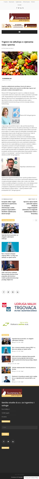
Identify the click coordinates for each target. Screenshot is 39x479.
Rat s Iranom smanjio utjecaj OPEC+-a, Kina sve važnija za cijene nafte (10, 255)
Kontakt (19, 5)
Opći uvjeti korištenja (19, 474)
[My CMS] (19, 17)
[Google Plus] (13, 292)
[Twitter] (18, 8)
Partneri (33, 2)
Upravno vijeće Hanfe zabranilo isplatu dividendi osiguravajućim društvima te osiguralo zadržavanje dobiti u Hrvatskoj (29, 207)
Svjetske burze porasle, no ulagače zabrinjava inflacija (10, 237)
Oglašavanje (18, 2)
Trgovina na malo (8, 48)
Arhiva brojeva (26, 2)
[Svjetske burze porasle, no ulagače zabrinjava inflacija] (6, 341)
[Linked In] (20, 8)
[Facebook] (4, 292)
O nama (6, 2)
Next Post (31, 199)
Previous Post (8, 199)
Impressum (11, 2)
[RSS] (22, 8)
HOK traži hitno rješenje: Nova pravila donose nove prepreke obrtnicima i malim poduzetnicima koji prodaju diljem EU (10, 276)
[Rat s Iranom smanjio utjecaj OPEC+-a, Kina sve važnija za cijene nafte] (6, 350)
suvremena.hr (7, 78)
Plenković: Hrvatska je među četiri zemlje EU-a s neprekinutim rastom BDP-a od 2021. (24, 378)
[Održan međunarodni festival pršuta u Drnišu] (6, 370)
